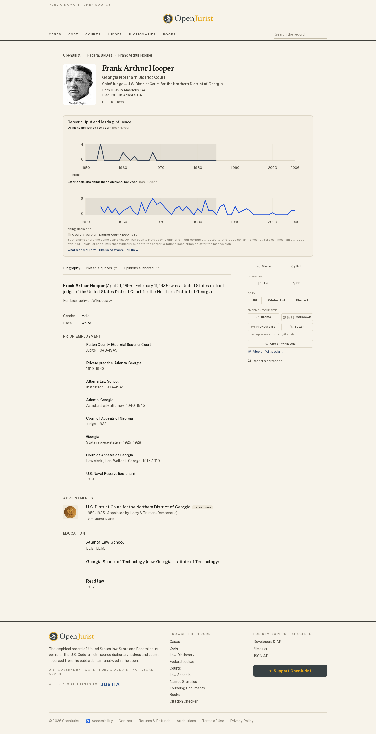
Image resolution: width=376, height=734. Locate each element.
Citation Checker (184, 701)
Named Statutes (183, 682)
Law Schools (180, 675)
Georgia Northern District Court (133, 77)
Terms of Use (213, 721)
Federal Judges (99, 55)
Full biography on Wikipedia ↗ (87, 301)
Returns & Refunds (154, 721)
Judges (115, 34)
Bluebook (302, 300)
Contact (125, 721)
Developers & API (267, 642)
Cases (55, 34)
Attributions (186, 721)
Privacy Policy (241, 721)
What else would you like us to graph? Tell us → (103, 250)
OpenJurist (72, 55)
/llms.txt (260, 649)
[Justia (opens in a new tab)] (110, 684)
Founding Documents (187, 688)
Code (73, 34)
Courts (93, 34)
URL (255, 300)
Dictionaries (142, 34)
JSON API (261, 656)
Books (169, 34)
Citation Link (277, 300)
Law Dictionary (182, 655)
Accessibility (99, 721)
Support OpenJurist (290, 671)
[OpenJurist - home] (188, 19)
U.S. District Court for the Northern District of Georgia (138, 507)
